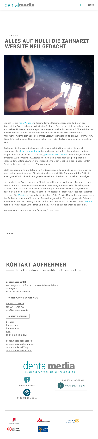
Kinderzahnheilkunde (30, 151)
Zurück (9, 233)
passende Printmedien (55, 154)
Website (22, 195)
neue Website (25, 122)
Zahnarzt (88, 201)
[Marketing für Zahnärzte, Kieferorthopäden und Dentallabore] (19, 5)
